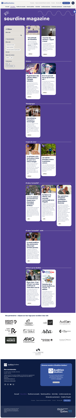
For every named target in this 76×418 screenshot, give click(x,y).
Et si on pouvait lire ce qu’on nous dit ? (48, 77)
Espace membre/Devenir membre (43, 400)
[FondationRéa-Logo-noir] (47, 331)
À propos (33, 400)
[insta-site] (8, 384)
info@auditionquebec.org (9, 378)
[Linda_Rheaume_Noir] (29, 322)
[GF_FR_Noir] (11, 322)
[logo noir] (65, 322)
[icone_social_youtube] (10, 384)
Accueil (7, 6)
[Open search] (73, 3)
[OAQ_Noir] (65, 331)
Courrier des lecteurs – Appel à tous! (48, 39)
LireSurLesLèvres (45, 6)
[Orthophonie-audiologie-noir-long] (47, 322)
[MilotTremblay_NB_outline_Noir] (29, 331)
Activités (37, 6)
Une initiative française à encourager (31, 120)
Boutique (59, 400)
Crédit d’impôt (67, 6)
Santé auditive (30, 6)
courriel (30, 375)
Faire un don (67, 400)
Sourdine (12, 6)
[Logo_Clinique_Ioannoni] (38, 351)
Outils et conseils (20, 6)
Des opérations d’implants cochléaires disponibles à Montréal (63, 199)
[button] (74, 11)
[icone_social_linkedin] (13, 384)
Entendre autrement (56, 6)
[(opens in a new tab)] (64, 189)
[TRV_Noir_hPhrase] (11, 331)
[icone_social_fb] (5, 384)
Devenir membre (56, 382)
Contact (54, 400)
